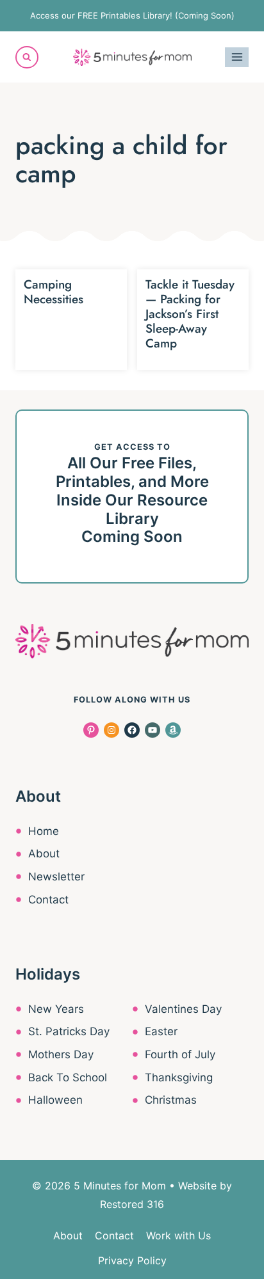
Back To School (67, 1077)
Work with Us (178, 1235)
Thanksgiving (179, 1077)
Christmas (171, 1099)
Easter (161, 1031)
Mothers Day (61, 1054)
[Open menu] (237, 57)
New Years (56, 1009)
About (44, 853)
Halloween (55, 1099)
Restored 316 (132, 1204)
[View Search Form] (26, 57)
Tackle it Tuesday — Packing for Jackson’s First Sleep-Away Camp (190, 313)
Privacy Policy (132, 1260)
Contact (48, 899)
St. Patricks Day (69, 1031)
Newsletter (56, 876)
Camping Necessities (53, 292)
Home (43, 831)
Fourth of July (180, 1054)
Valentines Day (183, 1009)
